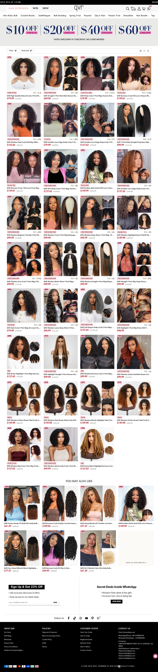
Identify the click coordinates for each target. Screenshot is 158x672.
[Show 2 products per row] (141, 50)
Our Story (7, 632)
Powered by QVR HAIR (108, 666)
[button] (28, 15)
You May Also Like (79, 481)
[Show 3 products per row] (144, 50)
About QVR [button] (9, 629)
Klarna (44, 647)
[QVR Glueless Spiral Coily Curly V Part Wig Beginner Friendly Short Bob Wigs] (61, 466)
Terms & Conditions (11, 647)
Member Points (85, 643)
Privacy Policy (8, 643)
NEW (46, 8)
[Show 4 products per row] (148, 50)
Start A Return (85, 647)
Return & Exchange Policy (51, 636)
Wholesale (7, 639)
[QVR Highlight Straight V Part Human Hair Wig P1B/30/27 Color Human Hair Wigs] (61, 374)
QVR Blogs (7, 636)
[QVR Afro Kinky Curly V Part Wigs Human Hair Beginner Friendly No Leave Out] (61, 189)
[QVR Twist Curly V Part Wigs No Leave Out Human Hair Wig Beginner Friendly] (24, 328)
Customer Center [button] (89, 629)
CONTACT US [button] (124, 629)
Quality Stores (128, 666)
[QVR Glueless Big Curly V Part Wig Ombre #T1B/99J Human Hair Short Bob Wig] (24, 466)
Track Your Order (86, 632)
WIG (35, 8)
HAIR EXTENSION (18, 8)
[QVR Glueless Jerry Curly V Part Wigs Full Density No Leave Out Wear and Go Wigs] (24, 282)
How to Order (85, 636)
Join (56, 602)
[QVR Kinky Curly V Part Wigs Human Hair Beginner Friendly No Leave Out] (97, 96)
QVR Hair (88, 666)
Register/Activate (86, 639)
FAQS (44, 643)
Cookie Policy (47, 639)
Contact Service (86, 650)
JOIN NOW (116, 601)
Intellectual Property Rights (13, 650)
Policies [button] (46, 629)
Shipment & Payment (49, 632)
